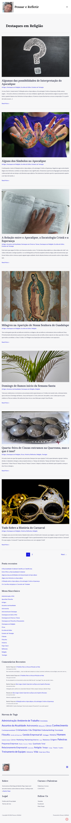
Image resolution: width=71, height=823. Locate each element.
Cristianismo (22, 730)
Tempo (45, 748)
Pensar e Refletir (27, 7)
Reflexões (33, 454)
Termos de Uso (6, 804)
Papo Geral (5, 646)
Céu (30, 730)
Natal (40, 740)
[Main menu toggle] (67, 7)
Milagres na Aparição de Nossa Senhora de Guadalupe (35, 325)
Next (64, 554)
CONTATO (41, 788)
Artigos (4, 87)
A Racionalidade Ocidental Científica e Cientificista (17, 569)
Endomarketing (47, 730)
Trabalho (60, 747)
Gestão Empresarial (32, 734)
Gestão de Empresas (16, 735)
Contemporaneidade (8, 730)
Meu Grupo (41, 806)
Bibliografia (42, 726)
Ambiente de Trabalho (28, 720)
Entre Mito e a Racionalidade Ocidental (13, 572)
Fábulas (4, 636)
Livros (13, 740)
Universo (29, 752)
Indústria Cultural (6, 740)
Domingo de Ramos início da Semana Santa (28, 385)
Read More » (5, 103)
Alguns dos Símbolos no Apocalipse (24, 161)
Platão (30, 744)
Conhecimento (60, 725)
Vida (36, 751)
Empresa (37, 730)
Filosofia (4, 639)
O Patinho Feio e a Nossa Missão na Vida (28, 667)
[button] (67, 767)
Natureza (46, 740)
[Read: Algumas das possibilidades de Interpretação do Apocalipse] (35, 56)
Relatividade (31, 747)
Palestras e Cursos (43, 786)
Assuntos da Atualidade (14, 244)
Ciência (48, 726)
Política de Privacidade (9, 801)
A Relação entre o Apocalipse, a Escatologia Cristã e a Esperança (21, 581)
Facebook (41, 804)
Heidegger (46, 735)
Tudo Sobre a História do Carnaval (23, 527)
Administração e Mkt (8, 596)
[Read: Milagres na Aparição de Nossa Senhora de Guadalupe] (35, 296)
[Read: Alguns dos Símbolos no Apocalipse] (35, 134)
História (27, 454)
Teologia (44, 454)
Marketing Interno (31, 740)
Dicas (22, 454)
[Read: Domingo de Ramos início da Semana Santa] (35, 366)
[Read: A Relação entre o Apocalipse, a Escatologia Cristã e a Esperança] (35, 211)
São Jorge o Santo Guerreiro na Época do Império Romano (33, 684)
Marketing (20, 740)
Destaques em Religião (13, 87)
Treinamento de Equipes (14, 751)
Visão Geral (42, 752)
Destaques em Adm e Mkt (9, 615)
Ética (48, 752)
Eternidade (59, 730)
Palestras (62, 739)
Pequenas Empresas (10, 743)
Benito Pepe (6, 791)
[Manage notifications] (67, 819)
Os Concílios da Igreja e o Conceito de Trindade (16, 584)
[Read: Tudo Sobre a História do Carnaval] (35, 501)
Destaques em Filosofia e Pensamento (13, 621)
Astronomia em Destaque (9, 611)
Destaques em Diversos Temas (30, 244)
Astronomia (5, 608)
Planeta (21, 744)
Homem (61, 734)
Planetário (25, 743)
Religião (34, 328)
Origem (53, 739)
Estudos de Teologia (38, 87)
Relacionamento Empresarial (14, 747)
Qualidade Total (39, 744)
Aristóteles (44, 721)
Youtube (40, 801)
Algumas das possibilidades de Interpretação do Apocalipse (19, 575)
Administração (9, 720)
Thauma (55, 747)
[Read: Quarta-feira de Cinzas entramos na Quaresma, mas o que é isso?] (35, 427)
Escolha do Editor (26, 87)
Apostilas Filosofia (7, 599)
